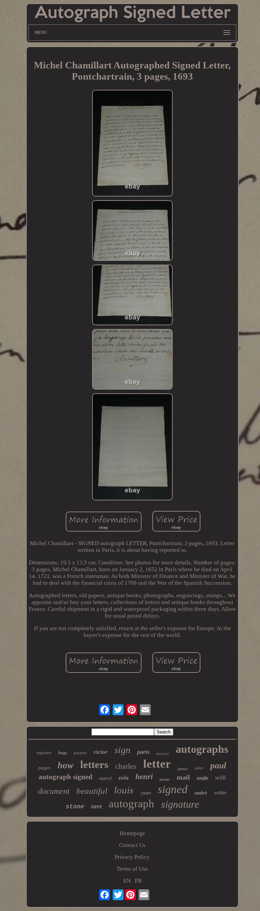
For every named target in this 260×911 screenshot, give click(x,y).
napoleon (44, 752)
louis (123, 790)
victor (100, 752)
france (183, 769)
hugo (62, 752)
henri (144, 776)
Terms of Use (132, 869)
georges (164, 779)
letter (157, 763)
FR (138, 880)
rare (96, 806)
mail (183, 777)
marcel (105, 778)
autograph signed (65, 777)
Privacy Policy (132, 857)
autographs (202, 749)
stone (75, 806)
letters (94, 764)
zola (123, 777)
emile (202, 778)
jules (199, 767)
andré (200, 792)
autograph (131, 804)
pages (44, 767)
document (54, 791)
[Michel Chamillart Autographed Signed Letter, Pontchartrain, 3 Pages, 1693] (132, 144)
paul (218, 765)
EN (127, 880)
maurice (162, 753)
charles (125, 766)
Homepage (132, 833)
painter (80, 752)
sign (122, 750)
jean (145, 793)
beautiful (92, 790)
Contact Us (132, 845)
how (65, 765)
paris (143, 751)
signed (173, 789)
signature (180, 804)
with (220, 777)
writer (220, 792)
